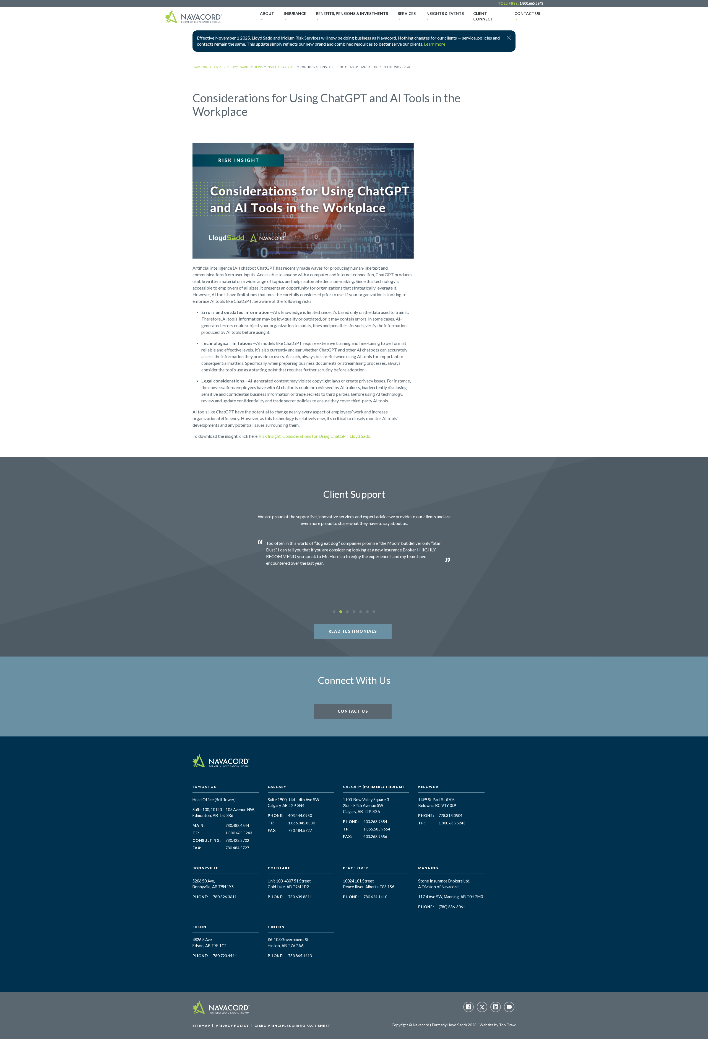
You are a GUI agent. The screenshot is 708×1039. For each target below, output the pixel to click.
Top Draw (507, 1025)
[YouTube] (509, 1007)
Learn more (434, 43)
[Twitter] (482, 1007)
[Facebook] (468, 1007)
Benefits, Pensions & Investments (352, 13)
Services (407, 13)
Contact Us (527, 13)
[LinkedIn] (495, 1007)
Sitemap (201, 1026)
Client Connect (483, 16)
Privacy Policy (232, 1026)
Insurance (295, 13)
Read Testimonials (353, 631)
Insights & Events (444, 13)
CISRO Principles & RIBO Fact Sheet (292, 1026)
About (267, 13)
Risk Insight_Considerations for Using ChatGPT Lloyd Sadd (314, 436)
